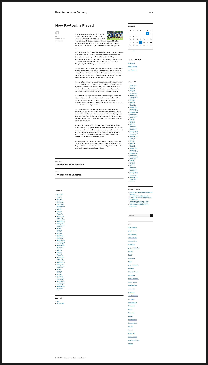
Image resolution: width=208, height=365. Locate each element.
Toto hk (150, 12)
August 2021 (60, 288)
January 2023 (60, 259)
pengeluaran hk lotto (133, 340)
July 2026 (59, 196)
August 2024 (60, 226)
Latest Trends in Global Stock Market (139, 196)
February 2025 (60, 216)
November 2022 (61, 262)
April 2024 (59, 233)
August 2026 (60, 194)
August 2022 (60, 267)
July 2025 (59, 208)
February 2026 (60, 202)
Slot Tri (130, 254)
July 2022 (59, 269)
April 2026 (59, 199)
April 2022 (59, 274)
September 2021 (61, 286)
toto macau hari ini (133, 272)
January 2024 (60, 238)
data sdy (130, 343)
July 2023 (59, 249)
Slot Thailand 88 (132, 70)
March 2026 (60, 201)
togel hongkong (132, 234)
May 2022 (59, 273)
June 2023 (59, 250)
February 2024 (60, 237)
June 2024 (59, 230)
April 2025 (59, 213)
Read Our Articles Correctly (71, 12)
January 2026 (60, 204)
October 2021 (60, 285)
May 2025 (59, 211)
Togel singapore (132, 227)
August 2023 (60, 247)
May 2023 (59, 252)
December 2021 (61, 281)
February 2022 (60, 278)
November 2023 (61, 242)
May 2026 (59, 197)
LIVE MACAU (131, 244)
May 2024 (59, 232)
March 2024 (60, 235)
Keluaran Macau (132, 241)
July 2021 (59, 290)
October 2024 (60, 223)
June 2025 (59, 209)
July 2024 (59, 228)
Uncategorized (59, 40)
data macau (131, 289)
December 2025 (61, 206)
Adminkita (58, 36)
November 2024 (61, 221)
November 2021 (61, 283)
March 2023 (60, 255)
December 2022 (61, 261)
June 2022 (59, 271)
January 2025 (60, 218)
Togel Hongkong (132, 237)
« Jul (133, 51)
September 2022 (61, 266)
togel (58, 301)
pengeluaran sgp (132, 66)
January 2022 (60, 279)
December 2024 (61, 220)
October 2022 (60, 264)
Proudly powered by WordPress (79, 358)
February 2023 (60, 257)
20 (140, 42)
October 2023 (60, 243)
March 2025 (60, 214)
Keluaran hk (131, 63)
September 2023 (61, 245)
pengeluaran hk (132, 231)
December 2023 (61, 240)
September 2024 (61, 225)
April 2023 (59, 254)
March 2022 (60, 276)
